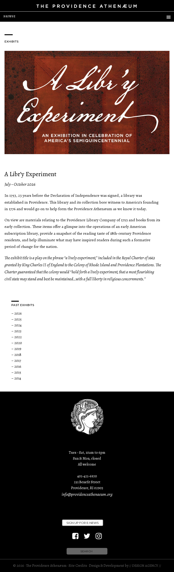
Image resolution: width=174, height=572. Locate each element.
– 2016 (16, 366)
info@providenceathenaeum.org (87, 494)
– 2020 (16, 342)
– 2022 (16, 337)
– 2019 (16, 348)
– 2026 (16, 313)
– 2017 (16, 360)
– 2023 (16, 331)
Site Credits (78, 565)
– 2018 (16, 354)
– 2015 (16, 372)
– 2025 (16, 319)
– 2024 (16, 325)
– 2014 (16, 378)
